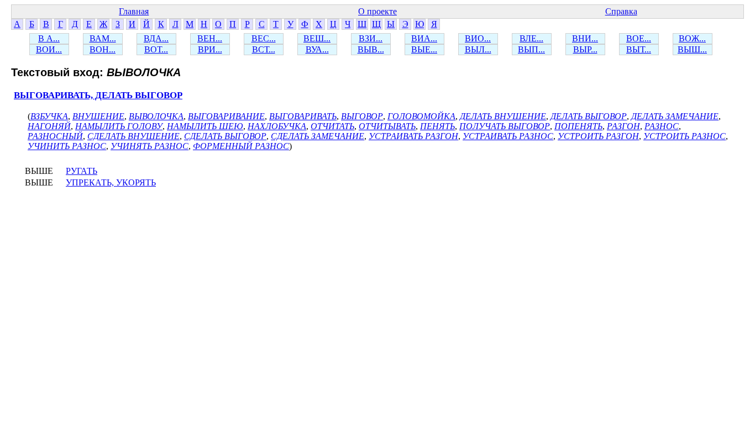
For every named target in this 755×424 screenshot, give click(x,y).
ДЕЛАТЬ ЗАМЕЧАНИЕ (675, 116)
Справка (621, 11)
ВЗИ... (370, 38)
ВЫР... (585, 49)
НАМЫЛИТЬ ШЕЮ (205, 126)
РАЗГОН (623, 126)
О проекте (377, 11)
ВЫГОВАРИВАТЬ (303, 116)
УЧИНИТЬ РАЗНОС (67, 146)
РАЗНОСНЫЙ (55, 136)
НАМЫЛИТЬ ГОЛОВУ (118, 126)
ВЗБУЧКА (49, 116)
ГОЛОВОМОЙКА (421, 116)
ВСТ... (263, 49)
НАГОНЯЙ (49, 126)
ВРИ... (210, 49)
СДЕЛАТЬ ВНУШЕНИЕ (133, 136)
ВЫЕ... (424, 49)
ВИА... (424, 38)
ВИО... (478, 38)
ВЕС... (263, 38)
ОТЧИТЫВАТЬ (387, 126)
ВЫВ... (371, 49)
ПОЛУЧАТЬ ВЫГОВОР (504, 126)
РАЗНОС (661, 126)
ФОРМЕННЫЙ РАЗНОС (241, 146)
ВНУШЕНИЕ (98, 116)
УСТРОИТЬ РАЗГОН (598, 136)
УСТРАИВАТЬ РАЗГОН (413, 136)
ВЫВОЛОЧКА (156, 116)
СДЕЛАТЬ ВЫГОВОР (225, 136)
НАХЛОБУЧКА (277, 126)
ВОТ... (156, 49)
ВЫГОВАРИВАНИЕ (226, 116)
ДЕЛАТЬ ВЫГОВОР (588, 116)
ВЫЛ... (478, 49)
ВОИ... (49, 49)
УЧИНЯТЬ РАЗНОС (149, 146)
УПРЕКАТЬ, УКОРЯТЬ (111, 182)
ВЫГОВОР (362, 116)
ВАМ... (103, 38)
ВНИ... (585, 38)
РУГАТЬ (81, 171)
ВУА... (317, 49)
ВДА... (156, 38)
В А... (49, 38)
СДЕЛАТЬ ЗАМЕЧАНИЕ (317, 136)
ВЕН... (209, 38)
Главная (134, 11)
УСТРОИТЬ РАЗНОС (684, 136)
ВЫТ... (638, 49)
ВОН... (103, 49)
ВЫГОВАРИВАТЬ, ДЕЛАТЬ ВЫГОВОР (98, 95)
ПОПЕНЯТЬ (578, 126)
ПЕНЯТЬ (437, 126)
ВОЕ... (638, 38)
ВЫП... (531, 49)
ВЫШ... (692, 49)
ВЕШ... (317, 38)
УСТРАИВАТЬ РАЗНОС (508, 136)
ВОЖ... (692, 38)
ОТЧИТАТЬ (332, 126)
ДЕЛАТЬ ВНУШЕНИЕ (503, 116)
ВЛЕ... (531, 38)
